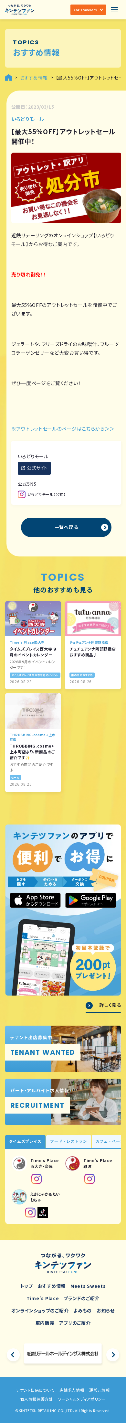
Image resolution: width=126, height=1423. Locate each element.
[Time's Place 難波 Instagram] (89, 1179)
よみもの (82, 1310)
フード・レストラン (68, 1141)
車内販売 (45, 1323)
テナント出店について (35, 1390)
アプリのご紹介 (74, 1323)
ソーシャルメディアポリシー (82, 1399)
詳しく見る (110, 1005)
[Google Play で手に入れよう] (90, 900)
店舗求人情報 (71, 1390)
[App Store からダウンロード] (35, 900)
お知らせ (106, 1310)
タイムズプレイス (25, 1141)
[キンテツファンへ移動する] (8, 77)
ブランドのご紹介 (82, 1298)
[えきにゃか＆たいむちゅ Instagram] (30, 1212)
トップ (26, 1286)
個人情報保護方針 (36, 1399)
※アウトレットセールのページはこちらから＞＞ (63, 428)
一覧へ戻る (66, 527)
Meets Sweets (88, 1286)
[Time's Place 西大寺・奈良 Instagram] (36, 1179)
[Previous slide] (13, 1354)
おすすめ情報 (52, 1286)
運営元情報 (99, 1390)
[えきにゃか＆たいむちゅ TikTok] (42, 1212)
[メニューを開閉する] (114, 9)
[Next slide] (112, 1354)
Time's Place (42, 1298)
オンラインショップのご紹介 (39, 1310)
